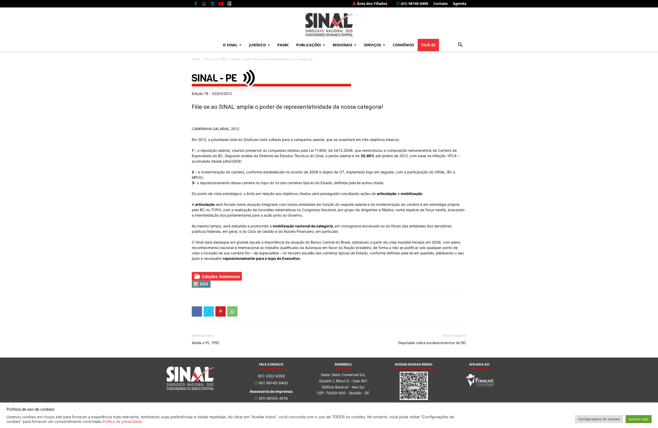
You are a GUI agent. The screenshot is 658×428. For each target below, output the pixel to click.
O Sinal (230, 44)
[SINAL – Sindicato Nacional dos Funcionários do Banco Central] (329, 24)
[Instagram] (204, 3)
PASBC (283, 44)
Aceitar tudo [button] (638, 419)
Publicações (308, 44)
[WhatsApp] (232, 311)
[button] (460, 45)
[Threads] (229, 3)
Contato (440, 3)
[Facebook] (195, 3)
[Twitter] (212, 3)
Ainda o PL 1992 (205, 343)
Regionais (342, 44)
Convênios (403, 44)
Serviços (372, 44)
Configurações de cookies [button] (599, 419)
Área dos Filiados (371, 3)
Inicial (196, 59)
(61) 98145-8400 (414, 3)
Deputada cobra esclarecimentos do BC (432, 343)
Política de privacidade (122, 421)
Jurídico (257, 44)
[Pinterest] (220, 311)
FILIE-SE (428, 44)
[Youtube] (221, 3)
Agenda (459, 3)
